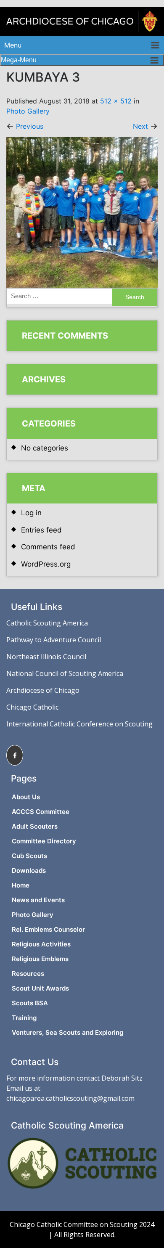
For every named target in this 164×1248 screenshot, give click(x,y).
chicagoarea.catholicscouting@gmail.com (70, 1098)
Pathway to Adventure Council (53, 639)
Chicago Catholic (32, 707)
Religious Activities (41, 944)
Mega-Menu (19, 60)
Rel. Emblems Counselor (48, 929)
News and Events (38, 900)
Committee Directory (44, 841)
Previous (24, 126)
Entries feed (41, 530)
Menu (12, 45)
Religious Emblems (40, 959)
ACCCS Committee (40, 812)
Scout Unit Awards (40, 988)
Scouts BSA (30, 1003)
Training (24, 1018)
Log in (31, 513)
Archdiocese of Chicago (42, 690)
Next (145, 126)
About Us (26, 797)
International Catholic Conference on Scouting (79, 724)
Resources (28, 974)
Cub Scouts (29, 856)
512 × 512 (116, 101)
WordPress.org (46, 564)
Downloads (29, 870)
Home (20, 885)
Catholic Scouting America (47, 623)
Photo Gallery (28, 111)
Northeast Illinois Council (46, 656)
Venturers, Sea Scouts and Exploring (67, 1032)
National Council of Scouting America (64, 673)
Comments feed (48, 547)
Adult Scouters (35, 826)
